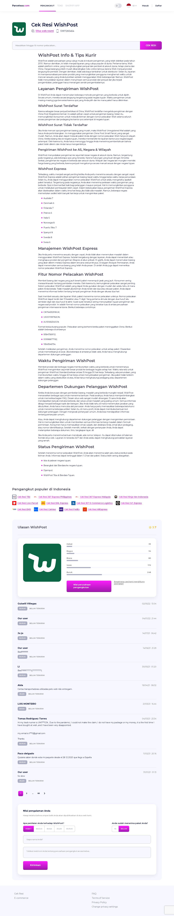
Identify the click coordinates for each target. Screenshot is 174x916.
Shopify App (73, 5)
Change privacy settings (105, 906)
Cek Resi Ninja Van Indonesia (133, 497)
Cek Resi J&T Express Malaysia (95, 497)
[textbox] (87, 45)
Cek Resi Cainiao (47, 509)
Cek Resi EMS (24, 509)
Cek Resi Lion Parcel (27, 503)
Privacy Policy (99, 902)
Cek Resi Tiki (23, 497)
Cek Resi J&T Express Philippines (55, 497)
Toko (60, 5)
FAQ (94, 893)
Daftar (158, 5)
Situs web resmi (45, 31)
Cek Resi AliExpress (97, 509)
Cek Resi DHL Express (57, 503)
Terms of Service (101, 898)
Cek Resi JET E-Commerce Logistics (95, 503)
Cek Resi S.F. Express (131, 503)
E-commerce (21, 898)
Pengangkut (47, 5)
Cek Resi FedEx (72, 509)
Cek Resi (18, 893)
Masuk (145, 5)
